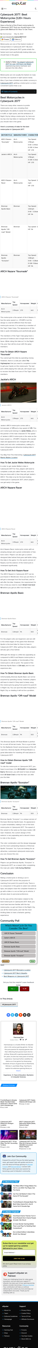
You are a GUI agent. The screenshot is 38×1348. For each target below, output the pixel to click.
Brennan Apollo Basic (11, 946)
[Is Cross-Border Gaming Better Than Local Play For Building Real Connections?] (6, 1226)
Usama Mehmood (20, 37)
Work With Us (26, 1339)
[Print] (29, 1015)
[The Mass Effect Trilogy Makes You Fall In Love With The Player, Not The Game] (6, 1188)
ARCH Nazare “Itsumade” (12, 933)
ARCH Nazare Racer (10, 942)
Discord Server (16, 1166)
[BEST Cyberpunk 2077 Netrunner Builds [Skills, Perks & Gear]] (28, 1115)
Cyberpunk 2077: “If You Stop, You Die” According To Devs (8, 1143)
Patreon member (28, 1285)
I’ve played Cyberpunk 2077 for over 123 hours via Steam (19, 63)
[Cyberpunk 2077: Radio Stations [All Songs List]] (28, 1093)
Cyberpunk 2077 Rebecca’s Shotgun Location (6, 1123)
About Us (7, 1310)
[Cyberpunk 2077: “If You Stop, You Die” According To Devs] (9, 1135)
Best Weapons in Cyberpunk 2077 (16, 976)
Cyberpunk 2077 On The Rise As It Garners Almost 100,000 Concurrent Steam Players (28, 1144)
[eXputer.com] (19, 3)
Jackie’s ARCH (9, 938)
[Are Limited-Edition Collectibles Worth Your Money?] (6, 1234)
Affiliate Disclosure (27, 1319)
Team (6, 1313)
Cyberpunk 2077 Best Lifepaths (15, 973)
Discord (24, 1333)
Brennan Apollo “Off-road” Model (15, 951)
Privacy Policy (26, 1310)
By (1, 34)
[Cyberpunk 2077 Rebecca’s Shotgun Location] (9, 1115)
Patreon (7, 1336)
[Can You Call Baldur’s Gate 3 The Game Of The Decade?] (6, 1196)
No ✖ (24, 989)
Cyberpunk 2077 (6, 83)
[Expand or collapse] (34, 91)
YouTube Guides (26, 1336)
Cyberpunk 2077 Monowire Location (17, 970)
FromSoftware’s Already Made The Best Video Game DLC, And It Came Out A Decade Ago (8, 1102)
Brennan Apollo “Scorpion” (13, 955)
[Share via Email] (24, 1015)
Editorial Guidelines (11, 1316)
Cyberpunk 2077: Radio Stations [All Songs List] (27, 1101)
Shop (6, 1333)
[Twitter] (12, 1015)
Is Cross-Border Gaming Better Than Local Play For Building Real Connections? (24, 1226)
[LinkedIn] (16, 1015)
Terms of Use (26, 1316)
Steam (18, 1070)
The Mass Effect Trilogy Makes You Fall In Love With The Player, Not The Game (25, 1188)
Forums (24, 1330)
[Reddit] (20, 1015)
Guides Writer (14, 1039)
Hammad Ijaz (6, 34)
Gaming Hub (8, 1330)
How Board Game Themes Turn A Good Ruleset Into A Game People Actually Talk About (24, 1218)
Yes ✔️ (13, 989)
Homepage (8, 1319)
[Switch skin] (36, 8)
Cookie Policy (25, 1313)
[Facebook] (8, 1015)
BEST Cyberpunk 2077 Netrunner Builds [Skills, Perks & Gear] (27, 1123)
